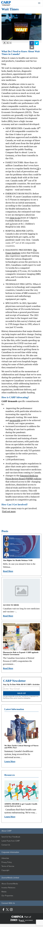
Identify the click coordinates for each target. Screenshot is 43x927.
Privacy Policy (7, 862)
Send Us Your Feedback (11, 837)
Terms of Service (8, 866)
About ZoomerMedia (10, 884)
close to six (15, 217)
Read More (8, 571)
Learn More (9, 761)
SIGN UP (21, 693)
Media (4, 892)
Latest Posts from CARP (11, 841)
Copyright (5, 870)
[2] (38, 168)
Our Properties (7, 896)
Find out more (9, 511)
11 (11, 223)
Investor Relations (8, 888)
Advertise (5, 858)
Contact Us (6, 845)
